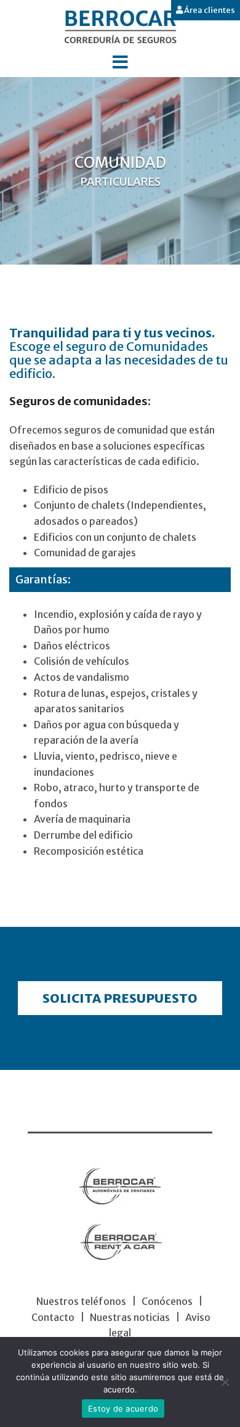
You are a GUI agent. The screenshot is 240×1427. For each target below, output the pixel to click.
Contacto (52, 1317)
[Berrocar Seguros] (120, 26)
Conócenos (167, 1301)
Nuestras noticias (130, 1317)
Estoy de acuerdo (123, 1408)
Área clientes (209, 10)
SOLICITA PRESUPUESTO (120, 998)
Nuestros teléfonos (81, 1301)
